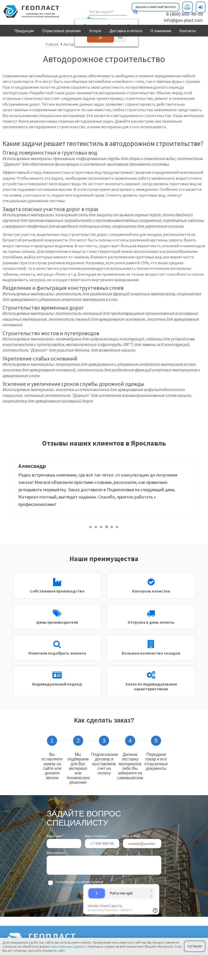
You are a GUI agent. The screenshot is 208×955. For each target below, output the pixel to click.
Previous (8, 489)
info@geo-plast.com (183, 20)
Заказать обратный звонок (155, 7)
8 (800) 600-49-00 (184, 14)
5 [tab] (112, 526)
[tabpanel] (104, 488)
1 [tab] (90, 526)
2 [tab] (96, 526)
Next (199, 489)
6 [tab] (117, 526)
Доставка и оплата (126, 31)
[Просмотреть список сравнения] (187, 7)
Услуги (95, 31)
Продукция (24, 31)
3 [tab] (101, 526)
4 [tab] (106, 526)
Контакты (188, 31)
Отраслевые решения (61, 31)
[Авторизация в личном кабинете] (200, 7)
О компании (160, 31)
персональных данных (71, 885)
